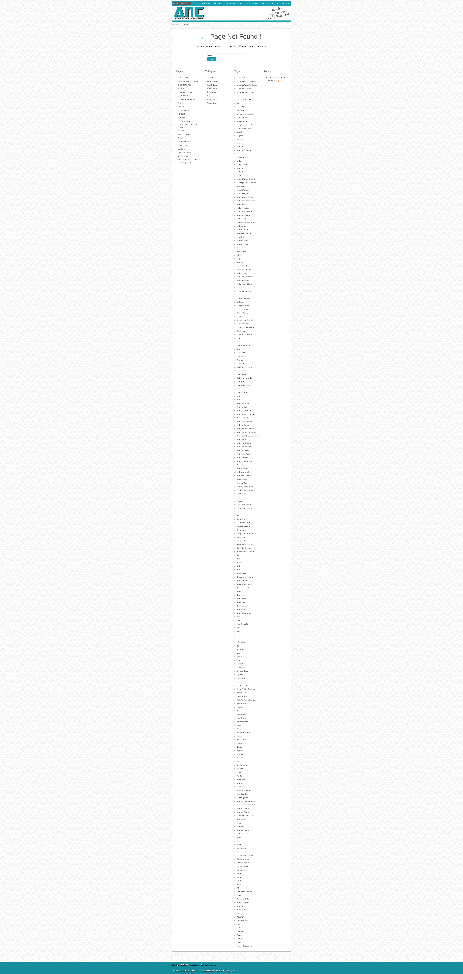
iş (237, 638)
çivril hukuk (241, 382)
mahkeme (240, 707)
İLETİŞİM (285, 3)
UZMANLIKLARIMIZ (233, 3)
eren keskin (241, 494)
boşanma (240, 262)
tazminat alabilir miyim (245, 855)
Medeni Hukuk (212, 99)
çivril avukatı (241, 371)
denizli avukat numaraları (246, 414)
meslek (239, 736)
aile (238, 103)
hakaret (239, 562)
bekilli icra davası (243, 241)
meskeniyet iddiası (243, 732)
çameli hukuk (241, 331)
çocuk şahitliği (242, 392)
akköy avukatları (243, 121)
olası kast (240, 754)
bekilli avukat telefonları (245, 222)
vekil (238, 913)
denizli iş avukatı (243, 450)
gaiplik (239, 515)
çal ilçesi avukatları (244, 306)
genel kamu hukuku (244, 523)
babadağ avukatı (243, 186)
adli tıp (239, 96)
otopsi (239, 761)
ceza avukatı (241, 353)
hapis (239, 570)
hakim (239, 566)
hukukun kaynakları (244, 613)
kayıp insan (241, 667)
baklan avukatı (242, 204)
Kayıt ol (181, 131)
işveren (239, 656)
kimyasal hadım (242, 671)
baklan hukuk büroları (244, 212)
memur (239, 729)
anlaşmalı (240, 146)
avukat (239, 161)
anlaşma (240, 143)
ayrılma (239, 175)
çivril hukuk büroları (244, 385)
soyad (239, 823)
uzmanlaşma (241, 910)
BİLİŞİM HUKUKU (184, 85)
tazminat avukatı (243, 859)
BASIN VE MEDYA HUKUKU (188, 81)
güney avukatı (242, 537)
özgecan (240, 769)
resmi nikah (241, 779)
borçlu (239, 259)
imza (238, 635)
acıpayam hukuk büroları (246, 92)
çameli (239, 316)
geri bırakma (241, 530)
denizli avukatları (243, 425)
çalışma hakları (242, 309)
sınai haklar (241, 819)
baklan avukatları (243, 208)
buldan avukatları (243, 280)
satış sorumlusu (242, 794)
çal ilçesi (240, 302)
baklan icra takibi (243, 219)
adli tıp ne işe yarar (244, 99)
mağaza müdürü (242, 704)
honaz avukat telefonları (245, 577)
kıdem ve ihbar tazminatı (246, 689)
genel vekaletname (243, 526)
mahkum (240, 711)
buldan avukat (242, 273)
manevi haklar (242, 718)
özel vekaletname (243, 765)
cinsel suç (240, 363)
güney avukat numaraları (246, 534)
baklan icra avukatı (243, 215)
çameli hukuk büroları (244, 335)
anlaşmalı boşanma (244, 150)
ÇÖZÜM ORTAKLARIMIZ (254, 3)
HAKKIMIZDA (177, 971)
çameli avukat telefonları (245, 320)
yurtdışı (239, 942)
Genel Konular (212, 89)
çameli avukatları (243, 324)
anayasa (240, 136)
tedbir (239, 877)
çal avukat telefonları (244, 291)
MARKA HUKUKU (184, 134)
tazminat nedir (242, 870)
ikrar (238, 631)
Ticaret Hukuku (212, 103)
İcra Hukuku (211, 92)
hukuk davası (241, 599)
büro (238, 288)
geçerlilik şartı (242, 519)
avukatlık (240, 168)
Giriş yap (181, 103)
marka (239, 725)
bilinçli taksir (241, 251)
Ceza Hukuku (212, 85)
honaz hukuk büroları (244, 584)
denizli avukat (242, 407)
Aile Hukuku (211, 78)
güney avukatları (243, 541)
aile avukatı (241, 107)
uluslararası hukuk (243, 899)
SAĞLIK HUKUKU (184, 142)
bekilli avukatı (242, 226)
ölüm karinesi (241, 758)
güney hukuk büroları (244, 548)
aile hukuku (241, 110)
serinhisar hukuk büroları (245, 816)
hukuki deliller (242, 606)
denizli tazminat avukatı (245, 461)
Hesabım (181, 107)
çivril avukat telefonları (245, 367)
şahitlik (239, 783)
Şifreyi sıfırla (182, 145)
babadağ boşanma (243, 193)
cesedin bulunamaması (245, 345)
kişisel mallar (241, 678)
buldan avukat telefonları (245, 277)
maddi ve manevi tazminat (246, 700)
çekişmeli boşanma (244, 342)
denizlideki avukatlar (244, 476)
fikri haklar (241, 512)
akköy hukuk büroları (244, 128)
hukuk (239, 591)
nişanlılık (240, 751)
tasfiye (239, 852)
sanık (239, 787)
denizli (239, 400)
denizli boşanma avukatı (245, 429)
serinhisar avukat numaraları (247, 801)
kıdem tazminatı (243, 685)
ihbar (238, 628)
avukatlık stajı (242, 172)
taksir (239, 845)
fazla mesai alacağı (244, 505)
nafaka (239, 747)
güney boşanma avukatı (245, 544)
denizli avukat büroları (244, 411)
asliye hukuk (241, 157)
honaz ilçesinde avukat (245, 588)
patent (239, 772)
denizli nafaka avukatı (244, 458)
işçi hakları (241, 649)
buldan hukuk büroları (244, 284)
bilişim (239, 255)
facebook (240, 501)
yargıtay (239, 935)
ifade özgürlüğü (242, 624)
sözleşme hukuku (243, 834)
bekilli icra (240, 237)
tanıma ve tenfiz (243, 848)
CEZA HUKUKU (183, 96)
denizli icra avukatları (244, 447)
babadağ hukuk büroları (245, 197)
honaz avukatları (243, 581)
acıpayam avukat (243, 78)
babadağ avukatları (243, 190)
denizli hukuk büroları (244, 443)
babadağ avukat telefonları (246, 183)
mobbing (239, 743)
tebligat (239, 874)
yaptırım (239, 924)
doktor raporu (242, 479)
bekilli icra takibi (243, 244)
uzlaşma (240, 906)
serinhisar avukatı (243, 808)
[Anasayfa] (188, 20)
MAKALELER (273, 3)
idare (238, 620)
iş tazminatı (241, 642)
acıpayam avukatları (244, 89)
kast (238, 660)
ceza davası (241, 356)
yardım (239, 928)
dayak (239, 396)
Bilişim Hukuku (212, 81)
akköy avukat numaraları (245, 114)
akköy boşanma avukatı (245, 125)
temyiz (239, 884)
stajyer (239, 837)
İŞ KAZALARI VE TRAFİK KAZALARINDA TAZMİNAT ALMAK (187, 124)
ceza (238, 349)
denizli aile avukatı (243, 403)
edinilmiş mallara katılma (245, 486)
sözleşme (240, 827)
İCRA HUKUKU (183, 110)
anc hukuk (240, 139)
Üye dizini (181, 149)
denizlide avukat (242, 468)
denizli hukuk (241, 439)
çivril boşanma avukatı (245, 378)
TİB (238, 888)
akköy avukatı (242, 118)
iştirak (239, 653)
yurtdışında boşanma (244, 946)
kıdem (239, 682)
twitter (239, 895)
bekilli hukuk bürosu (244, 233)
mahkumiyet (241, 714)
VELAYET (240, 917)
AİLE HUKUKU (183, 78)
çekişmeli (240, 338)
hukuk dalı (240, 595)
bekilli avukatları (242, 230)
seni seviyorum (242, 798)
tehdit (239, 881)
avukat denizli (242, 165)
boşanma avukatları (244, 269)
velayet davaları (242, 921)
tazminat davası (242, 866)
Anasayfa (184, 24)
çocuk (239, 389)
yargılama (240, 931)
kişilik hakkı (241, 675)
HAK (238, 559)
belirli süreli (241, 248)
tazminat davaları (243, 863)
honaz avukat (241, 573)
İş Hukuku (210, 96)
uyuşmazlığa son (243, 902)
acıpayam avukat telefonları (247, 85)
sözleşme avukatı (243, 830)
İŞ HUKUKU (182, 118)
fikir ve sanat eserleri (244, 508)
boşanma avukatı (243, 266)
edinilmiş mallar (242, 483)
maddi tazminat (242, 696)
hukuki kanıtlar (242, 609)
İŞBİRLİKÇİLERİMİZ (206, 971)
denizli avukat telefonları (245, 418)
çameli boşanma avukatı (245, 327)
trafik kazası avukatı (244, 892)
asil (238, 154)
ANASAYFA (206, 3)
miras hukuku (241, 740)
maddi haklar (241, 693)
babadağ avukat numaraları (246, 179)
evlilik (239, 497)
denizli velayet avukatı (245, 465)
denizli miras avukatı (244, 454)
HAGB (239, 555)
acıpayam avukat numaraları (247, 81)
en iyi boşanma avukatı (245, 490)
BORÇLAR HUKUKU (185, 92)
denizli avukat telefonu (245, 421)
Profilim (180, 138)
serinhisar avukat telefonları (247, 805)
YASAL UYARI (183, 156)
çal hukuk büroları (243, 298)
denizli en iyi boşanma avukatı (248, 436)
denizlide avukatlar (243, 472)
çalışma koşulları (243, 313)
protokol (239, 776)
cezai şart (240, 360)
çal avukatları (241, 295)
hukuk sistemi (242, 602)
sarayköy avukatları (244, 790)
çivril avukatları (242, 374)
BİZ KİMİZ (218, 3)
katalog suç (241, 664)
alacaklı (239, 132)
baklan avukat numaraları (246, 201)
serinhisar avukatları (244, 812)
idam (238, 617)
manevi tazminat (243, 722)
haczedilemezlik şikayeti (245, 552)
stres (238, 841)
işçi (238, 646)
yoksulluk (240, 939)
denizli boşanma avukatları (246, 432)
